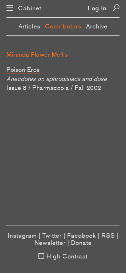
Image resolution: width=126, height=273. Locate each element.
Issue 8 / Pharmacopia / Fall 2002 (53, 87)
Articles (29, 26)
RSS (108, 235)
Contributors (63, 26)
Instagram (22, 235)
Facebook (81, 235)
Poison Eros (23, 69)
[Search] (116, 7)
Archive (97, 26)
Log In (97, 8)
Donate (81, 242)
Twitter (52, 235)
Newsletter (50, 242)
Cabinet (29, 8)
